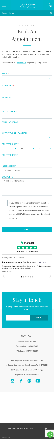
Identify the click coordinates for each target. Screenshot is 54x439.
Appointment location (14, 133)
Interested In (9, 166)
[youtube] (40, 381)
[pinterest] (31, 381)
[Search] (51, 13)
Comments (7, 177)
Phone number (9, 111)
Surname (7, 97)
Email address (10, 122)
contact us (21, 63)
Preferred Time (10, 155)
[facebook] (23, 381)
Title (5, 74)
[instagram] (14, 381)
